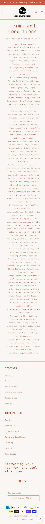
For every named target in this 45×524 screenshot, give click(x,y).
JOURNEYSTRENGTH (21, 516)
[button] (3, 12)
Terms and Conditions (15, 437)
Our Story (9, 375)
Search (8, 420)
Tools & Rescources (14, 392)
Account (8, 404)
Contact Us (10, 426)
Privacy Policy (12, 431)
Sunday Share (11, 398)
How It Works (11, 386)
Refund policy (27, 519)
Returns (8, 448)
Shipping (9, 443)
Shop (7, 381)
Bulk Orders (10, 454)
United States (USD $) (21, 498)
